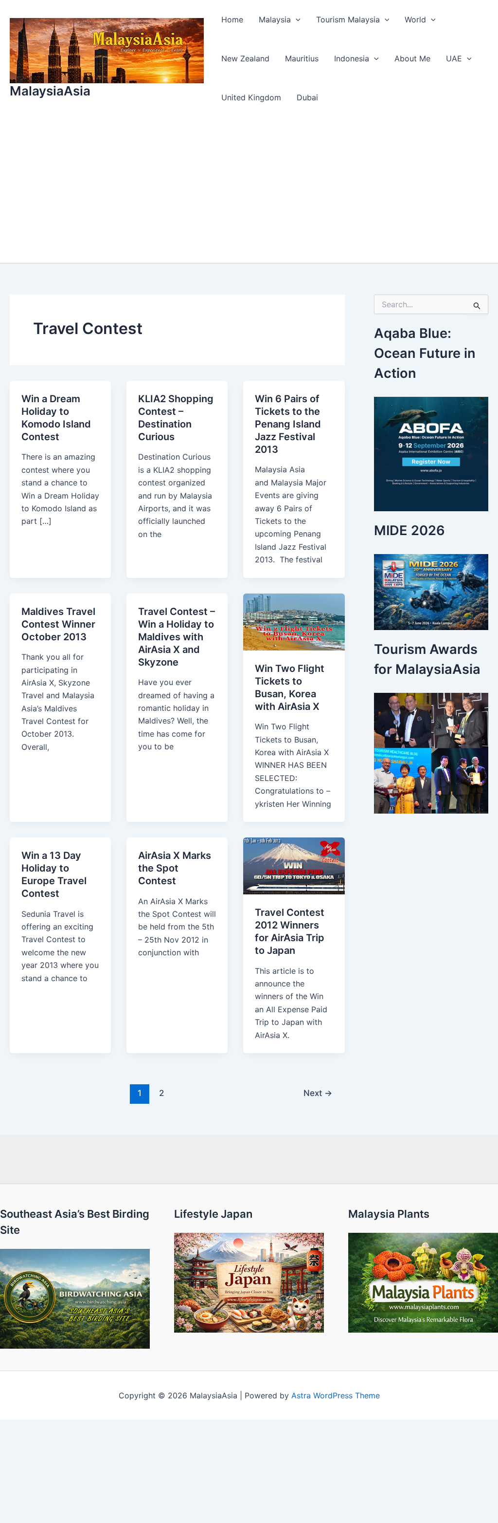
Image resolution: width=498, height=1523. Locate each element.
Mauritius (302, 58)
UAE (454, 58)
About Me (412, 58)
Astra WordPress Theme (335, 1395)
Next (317, 1093)
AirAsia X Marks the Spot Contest (174, 868)
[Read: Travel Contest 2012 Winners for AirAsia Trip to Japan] (293, 865)
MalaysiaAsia (50, 90)
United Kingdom (251, 97)
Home (232, 19)
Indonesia (351, 58)
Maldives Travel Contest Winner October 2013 (58, 624)
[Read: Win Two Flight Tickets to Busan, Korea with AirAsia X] (293, 621)
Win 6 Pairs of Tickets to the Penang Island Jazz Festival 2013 (288, 424)
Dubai (307, 97)
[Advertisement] (249, 190)
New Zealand (245, 58)
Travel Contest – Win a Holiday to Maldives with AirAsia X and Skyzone (176, 637)
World (415, 19)
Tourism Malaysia (348, 19)
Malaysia (275, 19)
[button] (296, 19)
